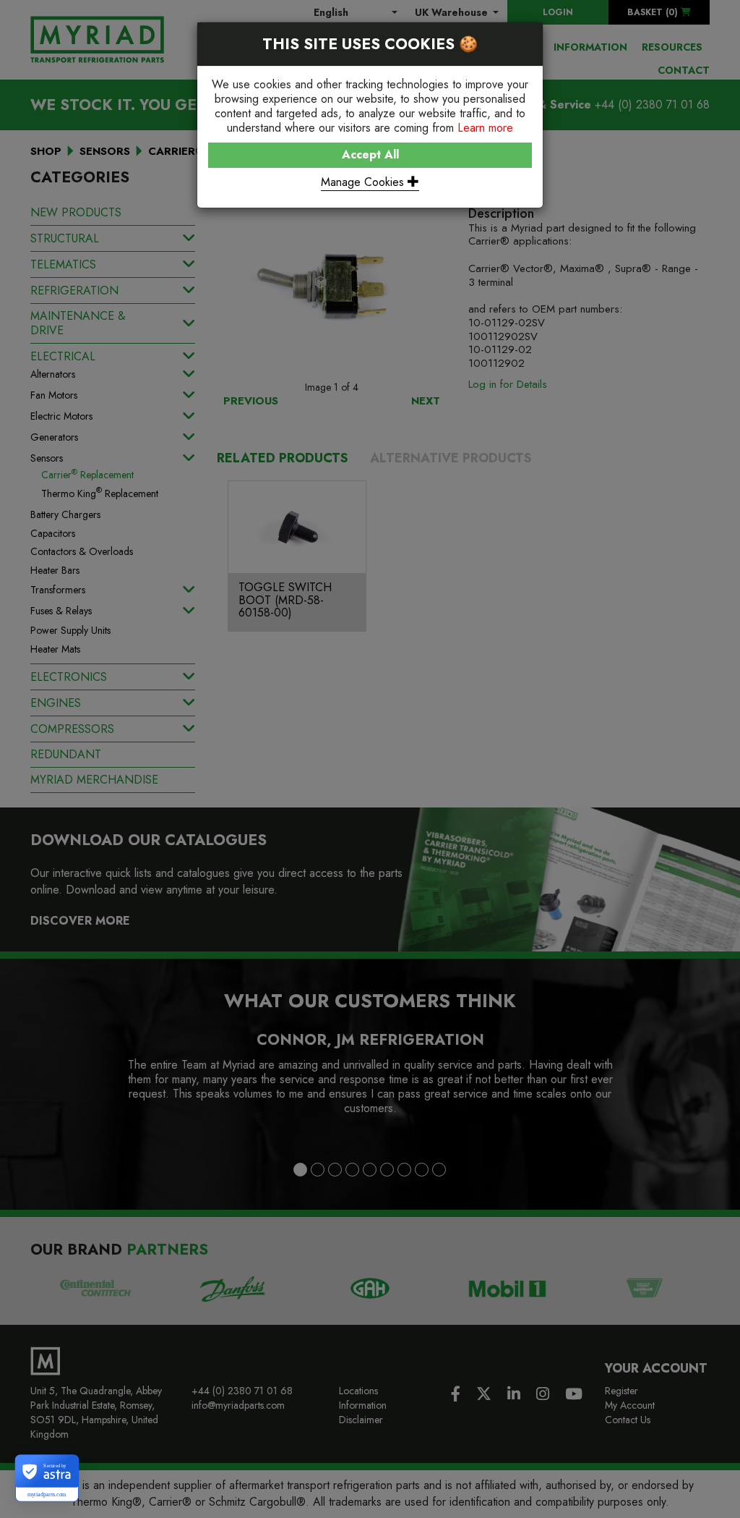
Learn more (485, 127)
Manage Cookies (364, 182)
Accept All (370, 154)
